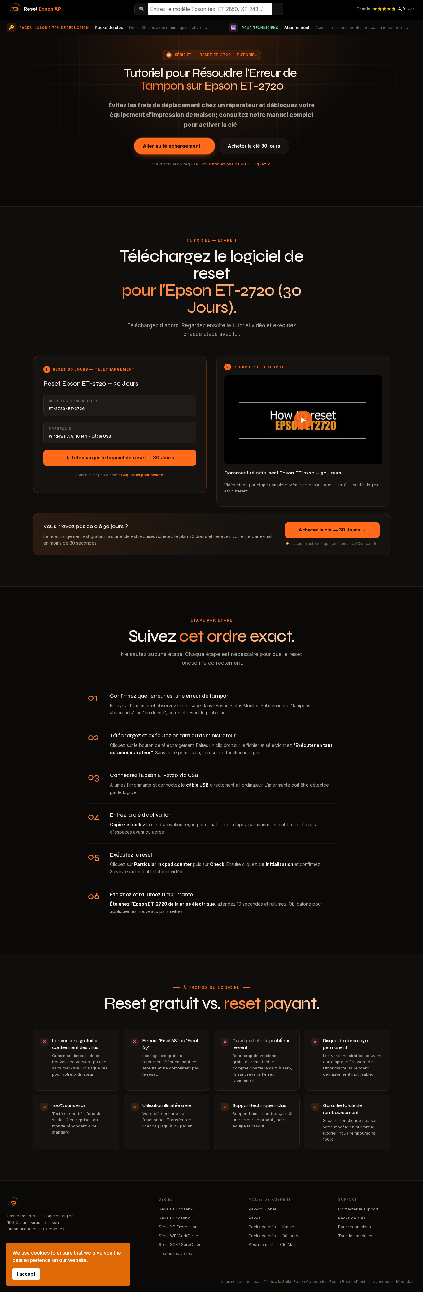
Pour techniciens (354, 1226)
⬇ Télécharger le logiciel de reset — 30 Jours (120, 458)
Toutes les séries (175, 1253)
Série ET (183, 54)
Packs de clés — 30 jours (273, 1235)
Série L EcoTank (174, 1217)
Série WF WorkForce (178, 1235)
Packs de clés (351, 1217)
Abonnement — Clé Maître (274, 1244)
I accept (26, 1274)
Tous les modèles (355, 1235)
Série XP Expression (178, 1226)
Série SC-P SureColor (180, 1244)
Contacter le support (358, 1208)
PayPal (255, 1217)
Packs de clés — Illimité (271, 1226)
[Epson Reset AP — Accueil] (76, 1202)
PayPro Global (262, 1208)
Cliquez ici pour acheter (143, 475)
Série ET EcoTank (176, 1208)
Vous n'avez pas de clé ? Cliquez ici (236, 163)
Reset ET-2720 (215, 54)
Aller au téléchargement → (174, 146)
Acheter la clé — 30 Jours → (332, 530)
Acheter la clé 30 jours (254, 146)
